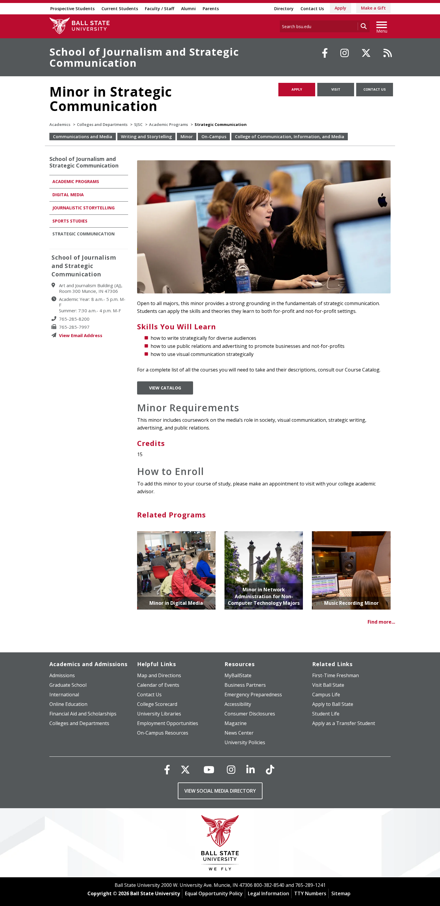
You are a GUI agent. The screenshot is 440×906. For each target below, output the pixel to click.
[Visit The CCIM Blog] (387, 53)
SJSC (138, 124)
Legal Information (268, 893)
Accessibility (237, 704)
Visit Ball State (328, 685)
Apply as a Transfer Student (343, 723)
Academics (59, 124)
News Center (239, 733)
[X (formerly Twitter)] (185, 769)
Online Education (68, 704)
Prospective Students (72, 8)
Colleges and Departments (102, 124)
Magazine (235, 723)
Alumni (188, 8)
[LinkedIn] (250, 769)
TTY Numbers (310, 893)
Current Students (119, 8)
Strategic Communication (83, 234)
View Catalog (165, 388)
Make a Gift (373, 8)
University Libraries (159, 713)
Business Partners (245, 685)
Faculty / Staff (159, 8)
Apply (340, 8)
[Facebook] (324, 53)
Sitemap (341, 893)
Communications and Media (82, 136)
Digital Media (68, 194)
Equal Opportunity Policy (214, 893)
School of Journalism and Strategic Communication (144, 57)
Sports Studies (69, 221)
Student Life (325, 713)
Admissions (62, 675)
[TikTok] (270, 769)
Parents (211, 8)
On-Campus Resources (162, 733)
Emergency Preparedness (253, 694)
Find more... (381, 622)
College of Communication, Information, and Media (289, 136)
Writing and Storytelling (146, 136)
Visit (335, 89)
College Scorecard (157, 704)
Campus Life (326, 694)
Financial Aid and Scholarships (82, 713)
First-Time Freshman (335, 675)
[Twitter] (366, 53)
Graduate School (68, 685)
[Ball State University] (220, 844)
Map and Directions (159, 675)
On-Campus (213, 136)
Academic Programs (168, 124)
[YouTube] (209, 769)
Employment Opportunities (167, 723)
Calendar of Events (158, 685)
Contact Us (312, 8)
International (64, 694)
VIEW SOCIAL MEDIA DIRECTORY (220, 791)
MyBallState (237, 675)
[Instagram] (344, 53)
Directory (284, 8)
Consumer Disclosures (249, 713)
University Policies (244, 742)
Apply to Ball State (332, 704)
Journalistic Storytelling (83, 208)
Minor (186, 136)
